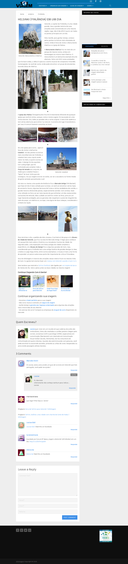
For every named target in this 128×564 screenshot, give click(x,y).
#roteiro (31, 14)
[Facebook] (17, 530)
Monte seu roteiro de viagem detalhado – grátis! (98, 72)
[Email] (29, 530)
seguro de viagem (48, 303)
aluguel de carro (60, 310)
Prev (20, 89)
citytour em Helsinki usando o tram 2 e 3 (61, 261)
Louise (32, 329)
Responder (74, 370)
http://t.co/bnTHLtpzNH (37, 441)
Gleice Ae (30, 450)
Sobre (89, 6)
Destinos (42, 6)
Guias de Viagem (76, 6)
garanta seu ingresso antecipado (42, 305)
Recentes (104, 46)
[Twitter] (25, 530)
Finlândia (41, 14)
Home (22, 14)
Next (74, 89)
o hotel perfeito (31, 300)
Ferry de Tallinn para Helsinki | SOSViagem (40, 409)
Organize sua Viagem (58, 6)
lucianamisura (32, 435)
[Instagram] (21, 530)
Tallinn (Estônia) (44, 265)
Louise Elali (31, 422)
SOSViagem (20, 561)
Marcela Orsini (32, 361)
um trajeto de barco (69, 265)
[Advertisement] (97, 120)
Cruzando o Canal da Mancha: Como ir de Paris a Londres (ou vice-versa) (100, 62)
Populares (89, 46)
